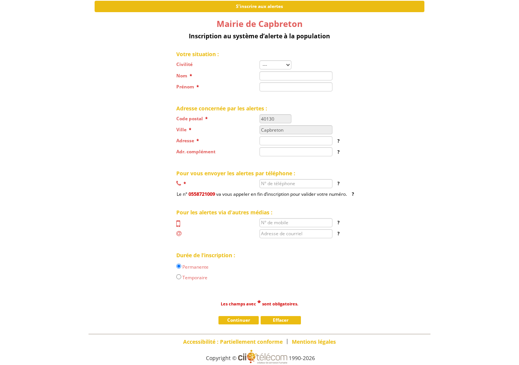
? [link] (338, 141)
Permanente (195, 266)
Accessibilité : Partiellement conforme (233, 341)
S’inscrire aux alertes (259, 6)
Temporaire (194, 277)
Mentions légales (314, 341)
